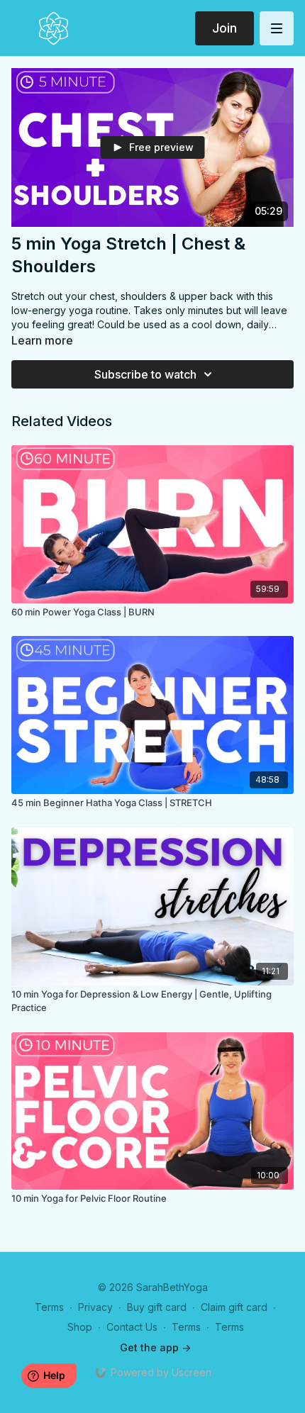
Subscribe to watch (145, 374)
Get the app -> (155, 1347)
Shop (79, 1327)
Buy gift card (157, 1307)
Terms (49, 1307)
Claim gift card (234, 1307)
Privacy (95, 1307)
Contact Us (131, 1327)
